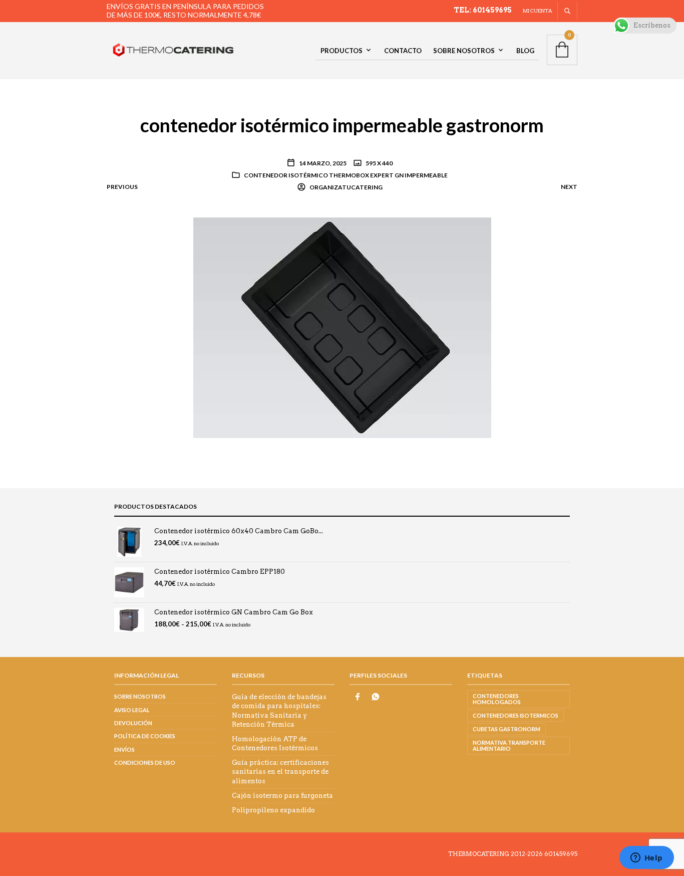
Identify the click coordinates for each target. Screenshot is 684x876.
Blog (525, 51)
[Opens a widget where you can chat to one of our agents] (646, 858)
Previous (122, 186)
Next (569, 186)
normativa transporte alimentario (509, 745)
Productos (341, 51)
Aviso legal (132, 710)
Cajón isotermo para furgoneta (282, 795)
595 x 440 (379, 163)
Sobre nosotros (464, 51)
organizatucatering (345, 187)
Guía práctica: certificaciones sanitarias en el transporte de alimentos (280, 771)
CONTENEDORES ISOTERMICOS (515, 715)
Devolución (133, 723)
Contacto (403, 51)
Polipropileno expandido (273, 810)
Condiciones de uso (144, 762)
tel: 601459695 (483, 10)
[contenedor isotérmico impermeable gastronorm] (342, 327)
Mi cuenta (537, 11)
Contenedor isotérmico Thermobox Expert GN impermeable (346, 175)
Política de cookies (144, 736)
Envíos (124, 749)
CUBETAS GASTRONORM (506, 729)
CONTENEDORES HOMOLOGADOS (497, 699)
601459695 (560, 853)
